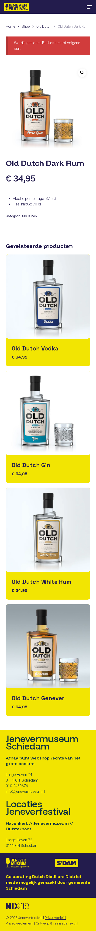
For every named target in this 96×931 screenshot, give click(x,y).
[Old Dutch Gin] (48, 413)
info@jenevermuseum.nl (25, 791)
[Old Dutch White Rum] (48, 530)
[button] (89, 7)
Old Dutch (43, 26)
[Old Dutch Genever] (48, 646)
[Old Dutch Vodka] (48, 296)
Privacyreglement (20, 923)
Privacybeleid (55, 918)
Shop (26, 26)
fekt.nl (73, 923)
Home (10, 26)
